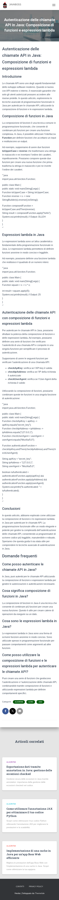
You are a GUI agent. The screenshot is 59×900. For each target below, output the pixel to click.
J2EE (40, 702)
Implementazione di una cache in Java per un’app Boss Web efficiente (28, 854)
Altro (30, 702)
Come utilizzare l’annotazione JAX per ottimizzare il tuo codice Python (29, 812)
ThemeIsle (40, 893)
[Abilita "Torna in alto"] (53, 894)
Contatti (20, 887)
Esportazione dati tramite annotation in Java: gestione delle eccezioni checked (29, 770)
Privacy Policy (36, 887)
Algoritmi (19, 702)
